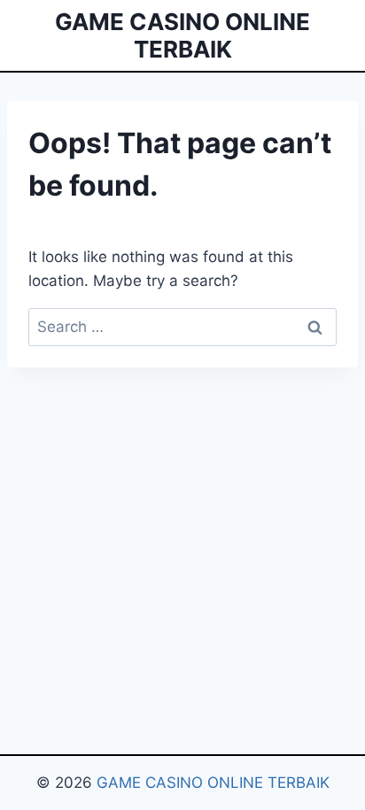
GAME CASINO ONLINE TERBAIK (213, 782)
